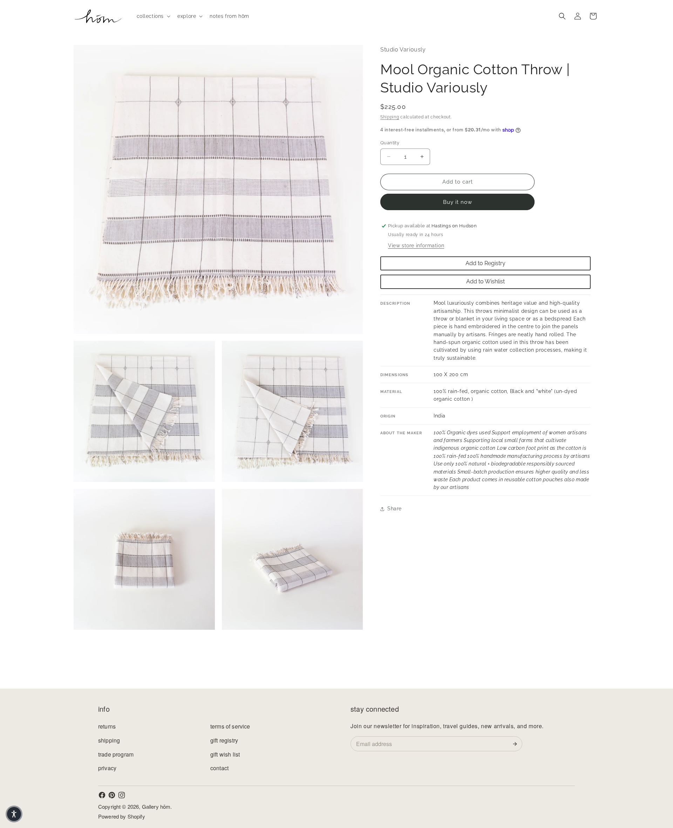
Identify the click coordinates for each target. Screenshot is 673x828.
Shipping (389, 117)
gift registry (224, 740)
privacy (107, 768)
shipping (109, 740)
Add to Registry (485, 263)
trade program (116, 754)
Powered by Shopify (121, 816)
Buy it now (457, 202)
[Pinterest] (112, 795)
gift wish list (225, 754)
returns (107, 726)
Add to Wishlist (485, 281)
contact (219, 768)
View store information (416, 245)
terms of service (230, 726)
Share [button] (394, 508)
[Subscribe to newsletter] (516, 744)
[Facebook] (102, 795)
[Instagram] (121, 795)
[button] (153, 16)
